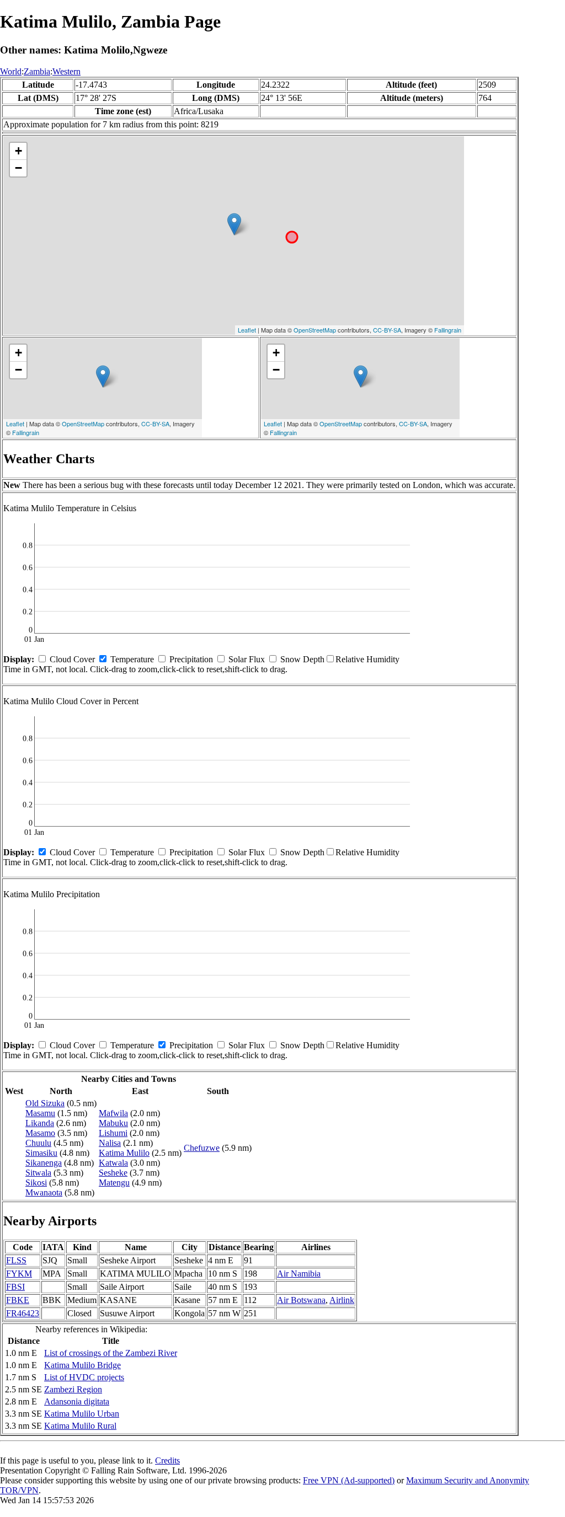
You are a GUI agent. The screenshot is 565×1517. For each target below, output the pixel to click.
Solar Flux (246, 659)
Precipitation (191, 659)
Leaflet (247, 329)
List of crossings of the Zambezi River (110, 1353)
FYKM (19, 1273)
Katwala (113, 1162)
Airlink (341, 1300)
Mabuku (113, 1123)
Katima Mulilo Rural (80, 1425)
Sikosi (36, 1182)
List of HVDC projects (84, 1377)
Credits (167, 1460)
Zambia (37, 71)
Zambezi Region (73, 1389)
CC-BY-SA (387, 329)
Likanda (39, 1123)
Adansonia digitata (76, 1401)
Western (66, 71)
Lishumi (113, 1133)
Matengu (114, 1182)
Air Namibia (299, 1273)
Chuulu (38, 1143)
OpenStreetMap (315, 329)
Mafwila (113, 1113)
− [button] (18, 168)
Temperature (132, 659)
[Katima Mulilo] (234, 224)
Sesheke (113, 1172)
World (11, 71)
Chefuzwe (202, 1148)
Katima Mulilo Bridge (82, 1365)
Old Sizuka (45, 1103)
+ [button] (18, 151)
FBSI (15, 1286)
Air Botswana (301, 1300)
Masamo (40, 1133)
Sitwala (38, 1172)
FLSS (16, 1260)
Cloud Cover (72, 659)
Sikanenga (43, 1162)
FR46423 (22, 1313)
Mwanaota (43, 1192)
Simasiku (41, 1152)
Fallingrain (447, 329)
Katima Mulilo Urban (81, 1413)
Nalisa (110, 1143)
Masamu (40, 1113)
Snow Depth (302, 659)
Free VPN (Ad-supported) (349, 1480)
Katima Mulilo (124, 1152)
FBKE (17, 1300)
